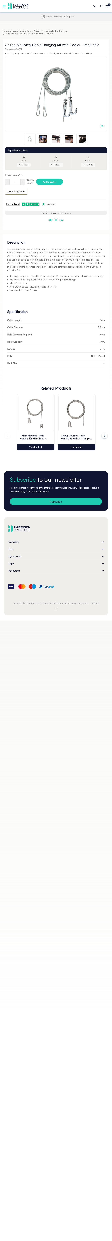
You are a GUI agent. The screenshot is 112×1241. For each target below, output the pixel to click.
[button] (56, 25)
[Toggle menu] (4, 6)
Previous (7, 435)
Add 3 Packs (23, 165)
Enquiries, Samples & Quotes (55, 213)
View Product (35, 447)
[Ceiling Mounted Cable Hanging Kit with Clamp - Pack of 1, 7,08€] (36, 413)
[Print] (56, 220)
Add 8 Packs (88, 165)
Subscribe (56, 501)
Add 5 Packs (56, 165)
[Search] (94, 6)
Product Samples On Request (58, 16)
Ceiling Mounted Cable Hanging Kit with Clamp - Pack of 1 (33, 437)
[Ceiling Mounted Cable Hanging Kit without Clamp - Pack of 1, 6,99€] (76, 413)
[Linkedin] (61, 220)
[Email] (50, 220)
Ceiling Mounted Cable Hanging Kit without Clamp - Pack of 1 (75, 437)
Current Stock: (14, 175)
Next (104, 435)
